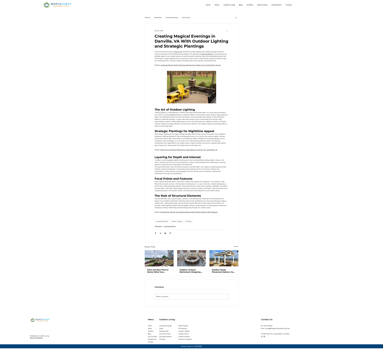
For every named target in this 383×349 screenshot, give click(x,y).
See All (236, 246)
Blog (149, 334)
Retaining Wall (163, 331)
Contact (150, 342)
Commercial (186, 17)
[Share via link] (170, 233)
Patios (161, 328)
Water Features (183, 326)
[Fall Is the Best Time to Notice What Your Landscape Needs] (159, 258)
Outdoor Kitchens (184, 336)
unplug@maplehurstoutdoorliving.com (277, 328)
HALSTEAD (198, 346)
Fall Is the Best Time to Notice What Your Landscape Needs (157, 271)
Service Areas (152, 336)
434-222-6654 (267, 326)
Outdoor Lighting (176, 221)
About (150, 328)
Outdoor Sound (183, 334)
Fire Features (182, 328)
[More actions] (227, 31)
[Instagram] (264, 336)
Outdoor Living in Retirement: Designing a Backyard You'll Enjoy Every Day (191, 271)
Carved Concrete (165, 334)
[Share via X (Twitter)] (160, 233)
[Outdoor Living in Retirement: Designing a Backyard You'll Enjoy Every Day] (191, 258)
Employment (152, 339)
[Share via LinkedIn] (165, 233)
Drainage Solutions (165, 336)
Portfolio (150, 331)
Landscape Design (171, 17)
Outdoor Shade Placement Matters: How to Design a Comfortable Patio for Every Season (223, 271)
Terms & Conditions (36, 338)
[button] (229, 5)
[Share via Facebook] (155, 233)
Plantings (189, 221)
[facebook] (262, 336)
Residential (157, 17)
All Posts (147, 17)
